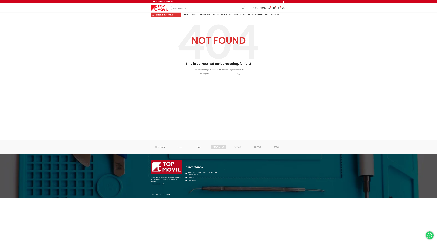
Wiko (199, 147)
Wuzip (180, 147)
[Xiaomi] (160, 147)
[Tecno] (257, 147)
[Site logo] (159, 8)
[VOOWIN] (218, 147)
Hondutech (167, 194)
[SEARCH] (242, 8)
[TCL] (276, 147)
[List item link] (201, 173)
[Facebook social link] (283, 1)
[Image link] (166, 166)
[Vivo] (238, 147)
